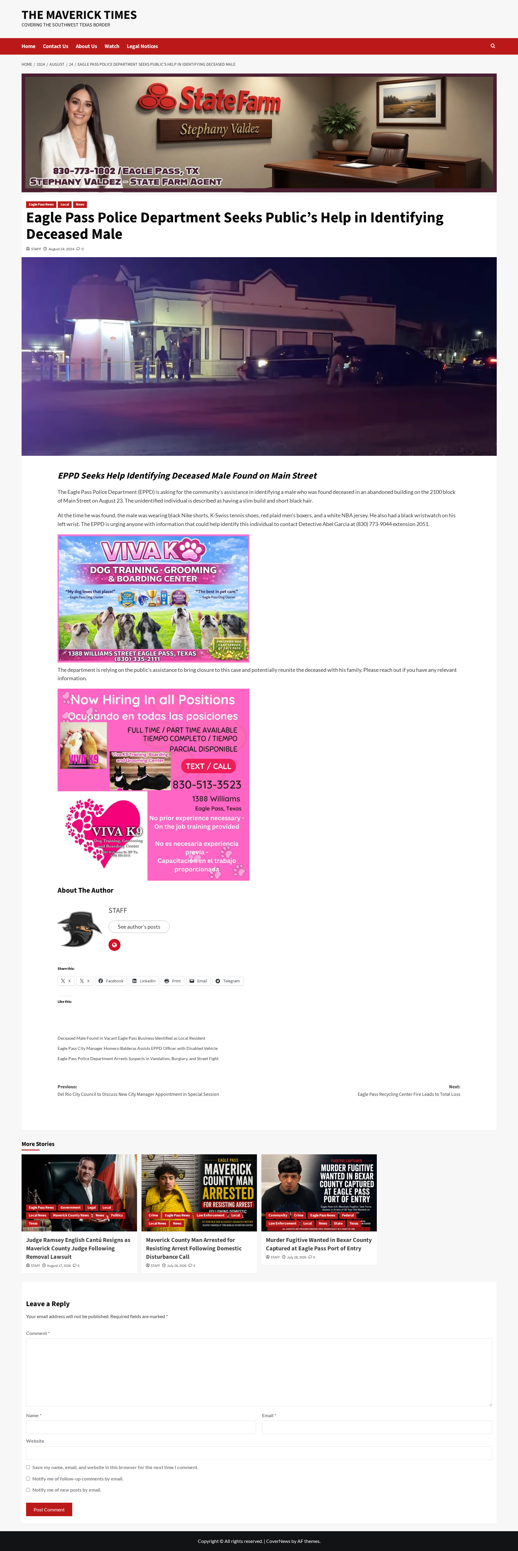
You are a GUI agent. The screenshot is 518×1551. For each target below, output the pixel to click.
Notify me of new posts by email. (66, 1489)
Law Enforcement (211, 1215)
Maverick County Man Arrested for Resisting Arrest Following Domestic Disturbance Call (194, 1248)
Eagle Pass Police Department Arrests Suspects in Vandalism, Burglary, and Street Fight (138, 1058)
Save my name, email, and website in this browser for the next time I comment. (115, 1467)
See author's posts (139, 926)
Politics (117, 1215)
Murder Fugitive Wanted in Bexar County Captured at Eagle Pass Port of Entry (319, 1244)
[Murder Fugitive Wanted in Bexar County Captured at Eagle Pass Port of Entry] (319, 1192)
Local (65, 204)
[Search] (493, 46)
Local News (37, 1215)
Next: (409, 1091)
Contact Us (55, 46)
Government (71, 1207)
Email (269, 1415)
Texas (33, 1223)
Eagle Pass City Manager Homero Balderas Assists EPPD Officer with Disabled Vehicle (138, 1048)
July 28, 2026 (176, 1265)
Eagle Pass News (41, 204)
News (80, 204)
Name (33, 1415)
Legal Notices (142, 46)
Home (28, 46)
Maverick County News (71, 1215)
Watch (112, 46)
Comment (38, 1333)
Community (278, 1215)
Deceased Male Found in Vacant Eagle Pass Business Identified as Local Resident (131, 1038)
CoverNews (278, 1541)
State (338, 1223)
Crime (153, 1215)
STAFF (36, 249)
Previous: (138, 1091)
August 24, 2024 (61, 249)
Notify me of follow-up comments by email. (78, 1478)
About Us (86, 46)
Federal (348, 1215)
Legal (92, 1207)
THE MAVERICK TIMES (79, 15)
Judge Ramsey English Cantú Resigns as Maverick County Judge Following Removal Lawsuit (78, 1248)
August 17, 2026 (59, 1265)
